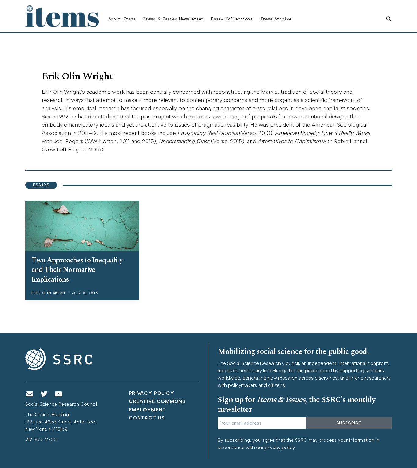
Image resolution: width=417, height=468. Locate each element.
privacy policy (280, 447)
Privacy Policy (151, 393)
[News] (29, 394)
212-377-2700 (41, 439)
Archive (276, 19)
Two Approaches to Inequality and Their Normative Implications (76, 270)
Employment (147, 409)
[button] (389, 19)
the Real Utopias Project (141, 116)
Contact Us (147, 418)
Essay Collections (231, 19)
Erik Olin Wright (48, 292)
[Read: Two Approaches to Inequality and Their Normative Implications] (82, 225)
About (121, 19)
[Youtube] (58, 394)
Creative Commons (157, 401)
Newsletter (173, 19)
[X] (44, 394)
